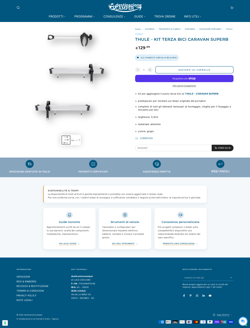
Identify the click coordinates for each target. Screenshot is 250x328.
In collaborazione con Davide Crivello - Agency (37, 319)
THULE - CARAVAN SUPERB (201, 93)
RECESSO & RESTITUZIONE (32, 286)
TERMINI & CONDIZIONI (30, 290)
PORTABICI (190, 29)
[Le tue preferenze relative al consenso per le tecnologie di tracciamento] (5, 323)
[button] (18, 7)
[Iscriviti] (232, 277)
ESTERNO (149, 29)
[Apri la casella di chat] (243, 321)
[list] (125, 168)
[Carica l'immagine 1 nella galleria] (66, 140)
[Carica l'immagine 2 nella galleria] (75, 140)
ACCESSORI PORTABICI (210, 29)
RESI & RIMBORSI (26, 281)
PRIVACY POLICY (26, 295)
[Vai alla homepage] (125, 7)
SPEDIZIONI (23, 276)
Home (138, 29)
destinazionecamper (33, 315)
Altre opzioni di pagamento (184, 86)
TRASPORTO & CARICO (170, 29)
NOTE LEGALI (24, 300)
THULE (139, 34)
